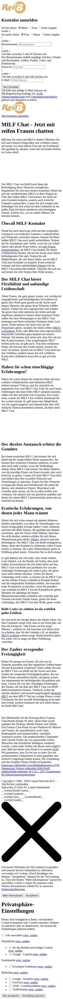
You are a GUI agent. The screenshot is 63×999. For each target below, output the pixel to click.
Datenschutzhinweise (13, 96)
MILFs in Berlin (10, 635)
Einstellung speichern (33, 995)
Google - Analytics (30, 978)
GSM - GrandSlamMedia (34, 985)
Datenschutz (8, 768)
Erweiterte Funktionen (32, 966)
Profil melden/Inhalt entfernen (25, 770)
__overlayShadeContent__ (16, 790)
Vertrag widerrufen (26, 768)
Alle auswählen (14, 935)
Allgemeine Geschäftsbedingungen (33, 765)
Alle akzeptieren (11, 995)
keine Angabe (49, 27)
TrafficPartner (28, 989)
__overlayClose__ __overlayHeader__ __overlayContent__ (22, 798)
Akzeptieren (32, 895)
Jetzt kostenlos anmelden (15, 115)
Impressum (7, 765)
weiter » (5, 31)
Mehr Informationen (12, 895)
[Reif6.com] (13, 112)
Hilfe (40, 768)
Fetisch (42, 265)
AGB (39, 93)
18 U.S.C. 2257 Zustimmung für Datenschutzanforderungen (30, 773)
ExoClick (25, 982)
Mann (24, 27)
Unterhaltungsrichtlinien (43, 96)
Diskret (35, 539)
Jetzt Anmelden (11, 87)
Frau (34, 27)
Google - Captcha (30, 954)
